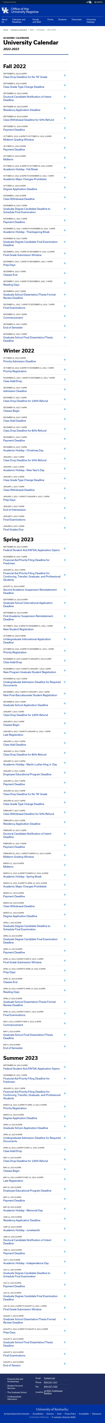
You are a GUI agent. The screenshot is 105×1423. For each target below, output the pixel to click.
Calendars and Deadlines (18, 20)
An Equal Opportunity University (16, 1414)
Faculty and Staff (37, 20)
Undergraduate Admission (14, 1397)
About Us (4, 20)
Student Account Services (15, 1387)
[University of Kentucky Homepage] (52, 1409)
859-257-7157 (50, 1382)
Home (5, 30)
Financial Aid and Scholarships (15, 1380)
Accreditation (38, 1414)
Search (99, 2)
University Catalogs (91, 20)
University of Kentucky (9, 2)
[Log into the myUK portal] (89, 2)
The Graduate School (17, 1392)
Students (62, 19)
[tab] (35, 75)
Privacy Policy (70, 1414)
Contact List (49, 1378)
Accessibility (84, 1414)
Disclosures (96, 1414)
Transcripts (76, 19)
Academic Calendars (19, 30)
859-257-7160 (50, 1386)
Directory (50, 1414)
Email (59, 1414)
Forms (50, 19)
